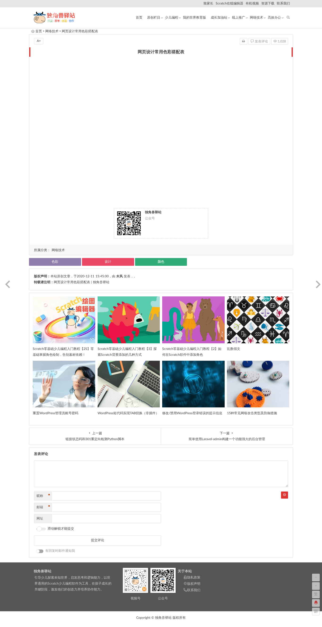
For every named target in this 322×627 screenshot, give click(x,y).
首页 (139, 17)
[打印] (243, 41)
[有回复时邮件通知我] (39, 551)
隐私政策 (193, 577)
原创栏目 (153, 17)
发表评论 (261, 41)
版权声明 (193, 584)
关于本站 (185, 571)
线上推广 (238, 17)
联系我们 (283, 3)
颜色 (161, 261)
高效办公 (274, 17)
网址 (40, 518)
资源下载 (267, 3)
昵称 (43, 496)
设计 (108, 261)
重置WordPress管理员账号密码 (55, 413)
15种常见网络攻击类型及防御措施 (252, 413)
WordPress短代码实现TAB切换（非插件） (128, 413)
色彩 (55, 261)
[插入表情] (284, 495)
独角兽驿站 (42, 571)
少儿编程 (171, 17)
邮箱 (43, 507)
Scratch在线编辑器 (229, 3)
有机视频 (252, 3)
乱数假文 (233, 349)
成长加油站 (219, 17)
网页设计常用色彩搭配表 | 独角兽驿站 (81, 282)
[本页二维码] (316, 611)
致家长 (208, 3)
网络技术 (256, 17)
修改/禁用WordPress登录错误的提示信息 (192, 413)
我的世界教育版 (194, 17)
